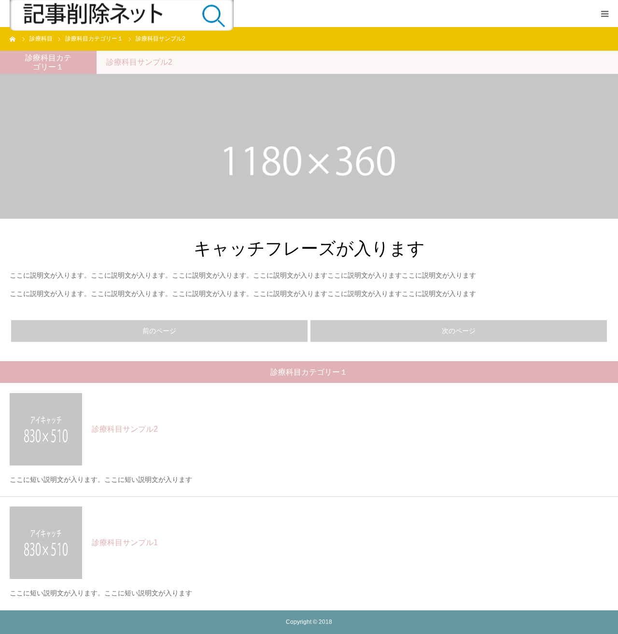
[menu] (604, 13)
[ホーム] (13, 38)
